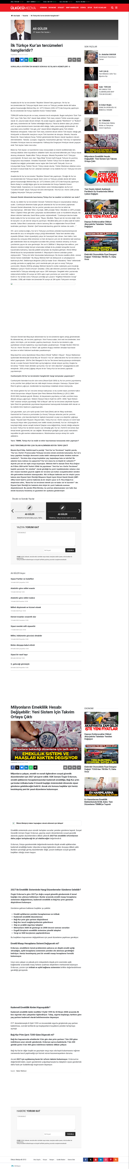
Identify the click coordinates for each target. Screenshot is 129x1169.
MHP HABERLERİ (72, 8)
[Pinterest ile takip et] (110, 1160)
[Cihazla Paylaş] (35, 60)
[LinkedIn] (26, 60)
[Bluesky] (22, 60)
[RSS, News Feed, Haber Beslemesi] (115, 1160)
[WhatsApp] (31, 60)
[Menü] (116, 8)
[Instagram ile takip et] (105, 1160)
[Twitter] (17, 60)
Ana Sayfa (16, 15)
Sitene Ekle (71, 1160)
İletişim (51, 1160)
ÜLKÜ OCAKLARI (100, 8)
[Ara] (112, 8)
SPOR (90, 8)
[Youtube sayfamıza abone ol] (95, 1160)
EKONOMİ (52, 8)
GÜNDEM (43, 8)
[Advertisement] (46, 84)
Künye (45, 1160)
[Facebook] (13, 60)
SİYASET (61, 8)
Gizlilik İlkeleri (61, 1160)
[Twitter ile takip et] (90, 1160)
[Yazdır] (40, 60)
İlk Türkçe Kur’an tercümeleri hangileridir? (45, 15)
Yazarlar (25, 15)
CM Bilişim (17, 1166)
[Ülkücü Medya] (23, 7)
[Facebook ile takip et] (85, 1160)
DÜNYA (83, 8)
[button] (70, 60)
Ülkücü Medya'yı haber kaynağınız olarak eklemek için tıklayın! (39, 823)
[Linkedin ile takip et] (100, 1160)
